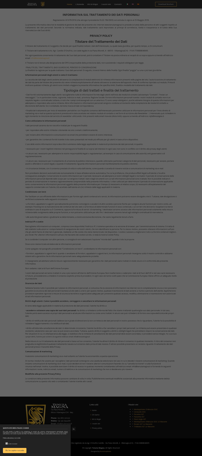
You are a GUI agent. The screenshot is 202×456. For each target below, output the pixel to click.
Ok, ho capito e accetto (14, 450)
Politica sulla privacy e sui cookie (11, 438)
